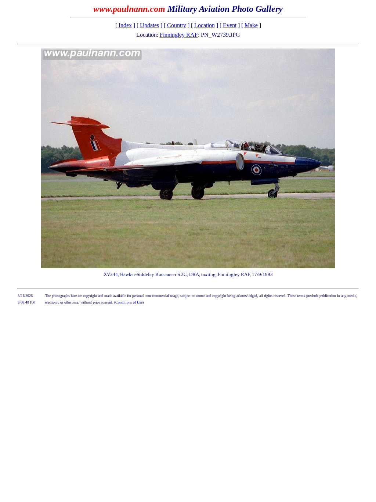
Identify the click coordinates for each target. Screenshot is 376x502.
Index (125, 25)
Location (204, 25)
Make (251, 25)
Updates (149, 25)
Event (229, 25)
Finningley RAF (179, 35)
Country (176, 25)
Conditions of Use (128, 302)
